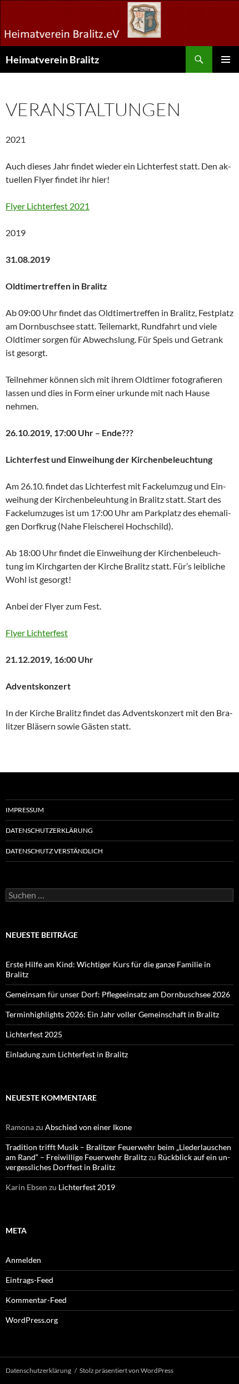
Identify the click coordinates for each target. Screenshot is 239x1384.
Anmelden (23, 1260)
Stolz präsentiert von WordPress (126, 1370)
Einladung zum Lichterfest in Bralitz (67, 1054)
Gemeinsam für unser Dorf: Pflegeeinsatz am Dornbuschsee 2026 (118, 994)
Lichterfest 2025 (34, 1034)
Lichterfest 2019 (86, 1187)
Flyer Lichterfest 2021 (47, 206)
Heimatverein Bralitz (52, 59)
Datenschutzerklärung (49, 830)
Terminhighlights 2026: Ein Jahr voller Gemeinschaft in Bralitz (112, 1014)
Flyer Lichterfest (37, 632)
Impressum (25, 810)
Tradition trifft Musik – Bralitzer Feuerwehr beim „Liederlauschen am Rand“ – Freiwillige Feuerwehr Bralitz (118, 1152)
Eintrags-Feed (29, 1280)
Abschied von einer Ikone (88, 1127)
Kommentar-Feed (36, 1300)
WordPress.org (32, 1320)
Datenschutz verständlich (54, 851)
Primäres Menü (225, 59)
